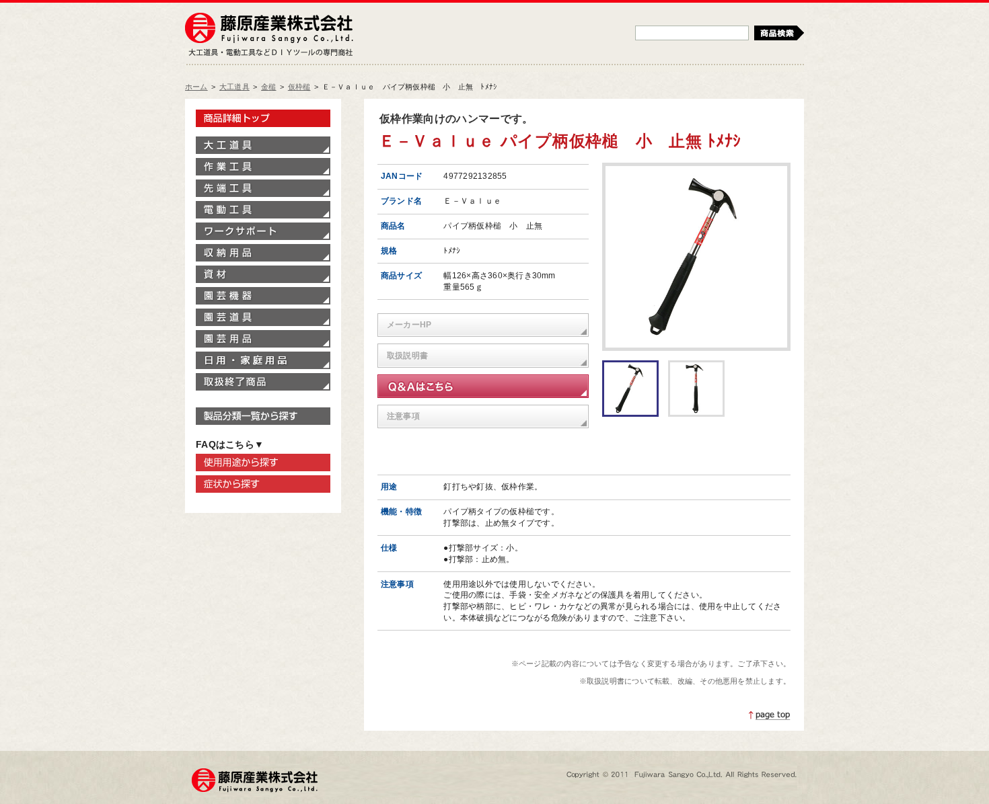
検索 (779, 33)
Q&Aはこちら (483, 386)
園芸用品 (263, 339)
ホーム (196, 87)
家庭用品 (263, 360)
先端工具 (263, 188)
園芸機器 (263, 296)
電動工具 (263, 209)
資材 (263, 274)
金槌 (268, 87)
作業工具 (263, 166)
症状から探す (263, 484)
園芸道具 (263, 317)
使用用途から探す (263, 462)
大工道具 (234, 87)
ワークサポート (263, 231)
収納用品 (263, 253)
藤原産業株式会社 (269, 29)
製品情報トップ (263, 118)
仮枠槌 (299, 87)
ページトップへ (770, 715)
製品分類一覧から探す (263, 416)
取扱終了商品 (263, 382)
